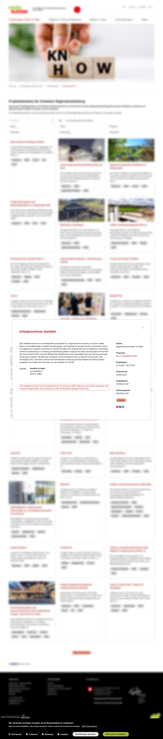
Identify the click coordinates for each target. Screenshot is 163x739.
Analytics (64, 734)
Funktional (33, 734)
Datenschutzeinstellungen (10, 717)
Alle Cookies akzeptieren (116, 734)
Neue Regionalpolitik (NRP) (126, 356)
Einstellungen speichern (85, 734)
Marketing (49, 734)
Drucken (121, 400)
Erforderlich (16, 734)
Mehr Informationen (89, 726)
